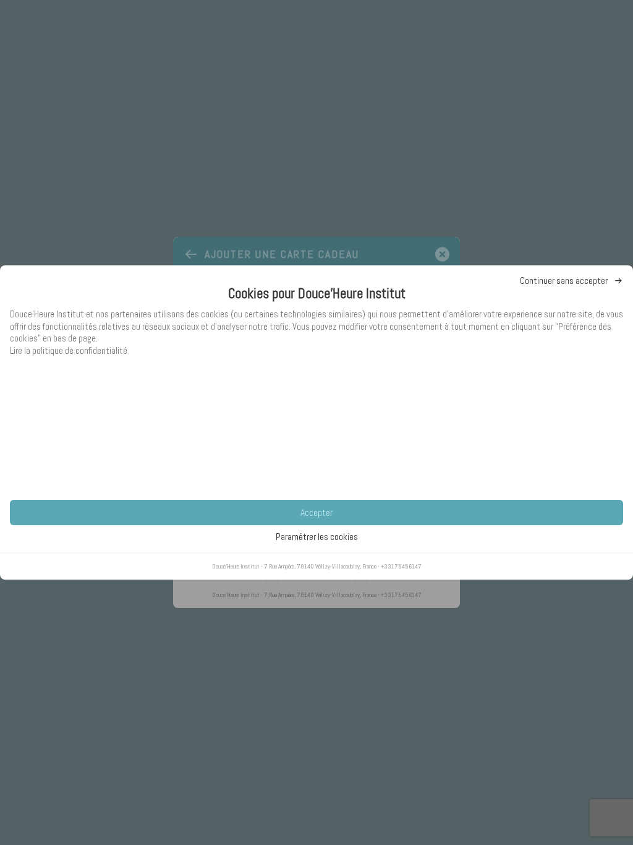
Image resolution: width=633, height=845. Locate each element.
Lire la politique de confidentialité (68, 350)
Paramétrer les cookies (317, 536)
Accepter (316, 512)
